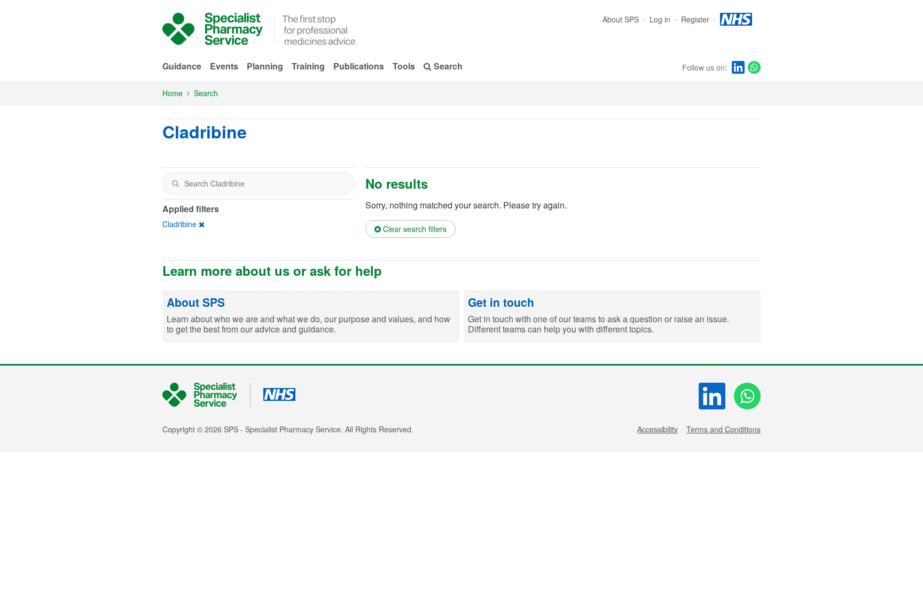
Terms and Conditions (723, 429)
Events (224, 66)
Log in (661, 19)
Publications (358, 66)
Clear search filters (414, 228)
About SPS (621, 19)
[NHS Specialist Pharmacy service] (212, 29)
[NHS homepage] (736, 19)
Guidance (181, 66)
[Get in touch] (612, 317)
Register (696, 19)
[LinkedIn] (738, 67)
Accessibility (657, 429)
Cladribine (179, 224)
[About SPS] (310, 317)
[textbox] (258, 183)
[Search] (175, 183)
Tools (404, 66)
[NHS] (206, 395)
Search (206, 93)
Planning (265, 66)
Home (172, 93)
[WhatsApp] (754, 67)
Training (308, 66)
